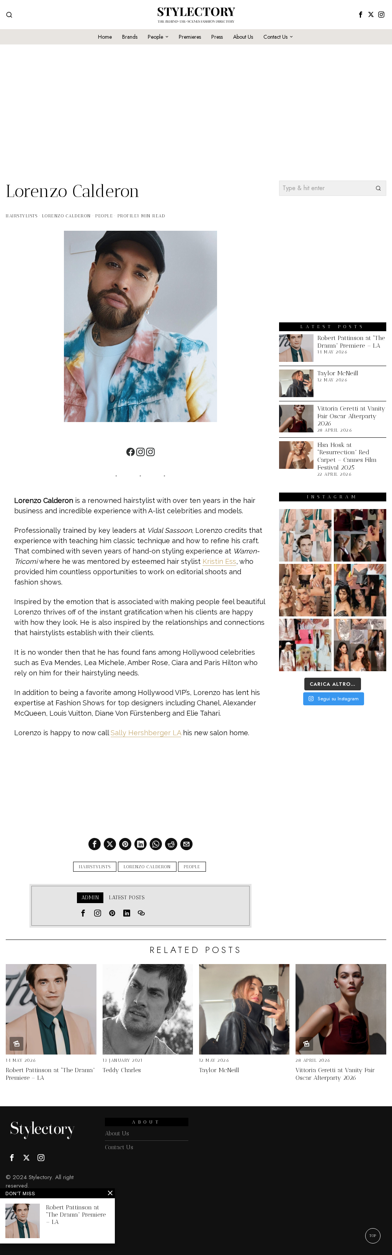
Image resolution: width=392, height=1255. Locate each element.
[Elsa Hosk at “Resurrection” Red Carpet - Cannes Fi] (305, 590)
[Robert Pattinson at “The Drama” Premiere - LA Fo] (305, 535)
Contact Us (119, 1147)
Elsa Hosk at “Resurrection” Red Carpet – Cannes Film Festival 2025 (347, 456)
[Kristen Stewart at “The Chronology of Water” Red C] (305, 645)
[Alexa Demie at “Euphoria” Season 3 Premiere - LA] (360, 590)
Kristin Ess (219, 561)
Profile (127, 216)
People (104, 216)
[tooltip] (360, 14)
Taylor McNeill (337, 373)
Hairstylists (22, 216)
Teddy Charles (122, 1070)
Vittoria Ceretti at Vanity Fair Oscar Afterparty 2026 (351, 416)
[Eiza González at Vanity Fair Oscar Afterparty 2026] (360, 645)
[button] (378, 188)
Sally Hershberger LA (146, 733)
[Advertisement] (196, 98)
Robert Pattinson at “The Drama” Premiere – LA (351, 341)
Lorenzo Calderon (66, 216)
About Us (117, 1133)
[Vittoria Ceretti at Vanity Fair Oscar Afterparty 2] (360, 535)
